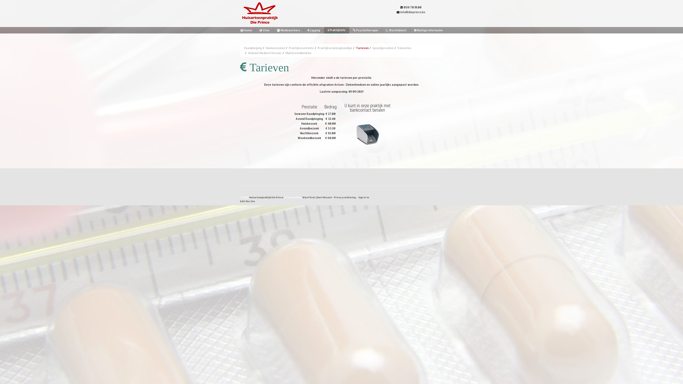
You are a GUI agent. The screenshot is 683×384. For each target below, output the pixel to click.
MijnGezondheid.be (298, 53)
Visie (265, 30)
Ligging (314, 30)
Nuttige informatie (430, 30)
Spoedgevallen (383, 48)
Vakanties (404, 48)
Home (247, 30)
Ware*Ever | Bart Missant (317, 197)
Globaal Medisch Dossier (265, 53)
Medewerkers (290, 30)
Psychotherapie (367, 30)
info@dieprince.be (412, 12)
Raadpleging (253, 48)
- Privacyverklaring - (345, 197)
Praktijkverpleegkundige (335, 48)
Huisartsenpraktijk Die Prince (266, 197)
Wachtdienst (397, 30)
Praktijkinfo (337, 30)
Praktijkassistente (301, 48)
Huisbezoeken (275, 48)
